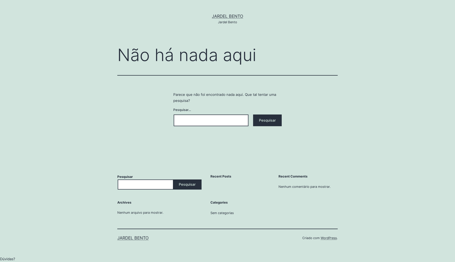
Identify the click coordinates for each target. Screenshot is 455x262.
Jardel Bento (227, 16)
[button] (227, 259)
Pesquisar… (182, 110)
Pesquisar (125, 177)
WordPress (329, 238)
